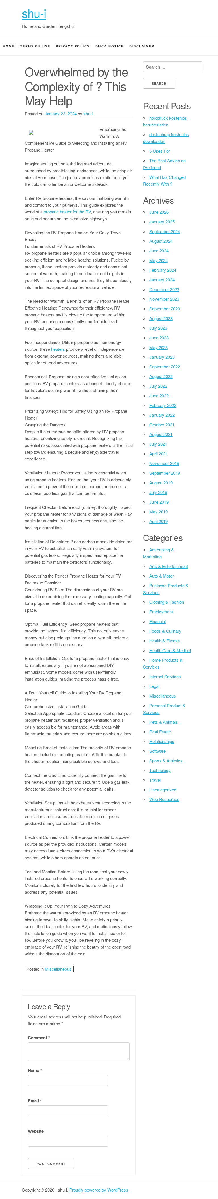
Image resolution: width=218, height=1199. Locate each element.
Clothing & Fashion (166, 602)
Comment (39, 1037)
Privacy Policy (73, 46)
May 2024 (158, 260)
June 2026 (159, 212)
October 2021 (162, 425)
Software (157, 751)
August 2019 (161, 483)
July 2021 (158, 444)
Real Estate (160, 732)
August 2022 (161, 376)
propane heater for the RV (67, 212)
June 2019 (159, 502)
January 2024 (162, 280)
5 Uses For (159, 151)
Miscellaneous (58, 969)
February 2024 (162, 270)
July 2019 (158, 492)
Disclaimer (141, 46)
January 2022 (162, 415)
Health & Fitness (164, 641)
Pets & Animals (163, 722)
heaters (58, 349)
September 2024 (164, 231)
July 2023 (158, 328)
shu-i (34, 12)
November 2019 (164, 463)
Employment (161, 612)
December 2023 (164, 289)
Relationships (161, 741)
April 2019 (158, 521)
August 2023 (161, 318)
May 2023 (158, 347)
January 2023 (162, 357)
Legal (154, 686)
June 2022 (159, 396)
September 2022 (164, 367)
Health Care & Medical (170, 650)
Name (35, 1070)
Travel (155, 780)
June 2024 (159, 251)
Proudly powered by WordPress (98, 1190)
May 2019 (158, 512)
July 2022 (158, 386)
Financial (157, 621)
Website (36, 1131)
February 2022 (162, 405)
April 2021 (158, 454)
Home (8, 46)
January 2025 (162, 222)
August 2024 (161, 241)
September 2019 (164, 473)
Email (35, 1101)
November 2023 (164, 299)
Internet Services (165, 676)
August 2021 (161, 434)
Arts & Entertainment (168, 566)
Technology (160, 770)
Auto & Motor (161, 576)
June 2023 (159, 338)
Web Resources (164, 799)
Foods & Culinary (165, 631)
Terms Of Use (35, 46)
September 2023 (164, 309)
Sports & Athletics (166, 761)
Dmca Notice (109, 46)
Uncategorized (162, 790)
